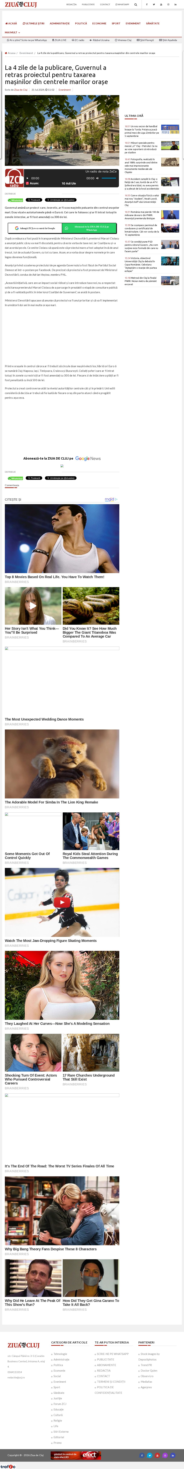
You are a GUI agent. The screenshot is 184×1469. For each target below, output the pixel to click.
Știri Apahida (169, 40)
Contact (105, 4)
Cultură (58, 1415)
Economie (99, 23)
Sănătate (153, 23)
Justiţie (58, 1398)
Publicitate (88, 4)
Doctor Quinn (149, 1370)
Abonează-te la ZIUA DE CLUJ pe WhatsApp (91, 228)
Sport (116, 23)
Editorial (59, 1437)
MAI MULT (11, 32)
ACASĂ (12, 23)
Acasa (11, 53)
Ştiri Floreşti (147, 40)
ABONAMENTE (106, 1365)
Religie (58, 1420)
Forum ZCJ (60, 1403)
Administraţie (60, 23)
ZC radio (79, 40)
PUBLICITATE (105, 1359)
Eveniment (133, 23)
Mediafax (146, 1381)
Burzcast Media (105, 1463)
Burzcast (89, 1463)
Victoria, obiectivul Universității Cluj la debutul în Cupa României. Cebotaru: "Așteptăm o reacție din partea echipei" (141, 264)
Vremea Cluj (124, 40)
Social (57, 1376)
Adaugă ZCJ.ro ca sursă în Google (37, 228)
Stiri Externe (61, 1431)
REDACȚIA (104, 1370)
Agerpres (146, 1387)
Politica (58, 1365)
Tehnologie (60, 1353)
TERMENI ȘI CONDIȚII (111, 1381)
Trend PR (146, 1365)
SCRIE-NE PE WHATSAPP (113, 1353)
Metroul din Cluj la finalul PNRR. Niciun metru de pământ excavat (141, 281)
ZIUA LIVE (60, 40)
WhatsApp (123, 4)
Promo (58, 1442)
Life (56, 1426)
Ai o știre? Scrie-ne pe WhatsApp (28, 40)
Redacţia (71, 4)
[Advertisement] (62, 336)
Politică (81, 23)
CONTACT (103, 1376)
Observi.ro (147, 1376)
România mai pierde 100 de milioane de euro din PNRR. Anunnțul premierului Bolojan (142, 215)
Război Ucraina (100, 40)
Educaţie (59, 1409)
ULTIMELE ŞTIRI (34, 23)
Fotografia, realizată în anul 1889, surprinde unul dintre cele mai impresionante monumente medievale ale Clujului (141, 165)
